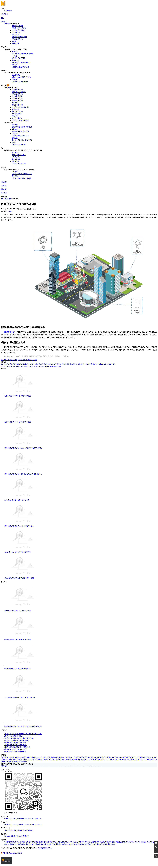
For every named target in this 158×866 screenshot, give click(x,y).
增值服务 (27, 824)
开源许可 (26, 836)
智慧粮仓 (24, 762)
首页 (2, 18)
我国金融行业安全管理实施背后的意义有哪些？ (100, 364)
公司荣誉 (20, 818)
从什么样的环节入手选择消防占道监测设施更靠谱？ (17, 364)
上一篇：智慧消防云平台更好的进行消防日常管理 (17, 366)
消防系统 (19, 759)
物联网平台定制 (46, 757)
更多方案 (7, 87)
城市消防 (143, 759)
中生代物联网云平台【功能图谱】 (15, 745)
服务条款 (20, 836)
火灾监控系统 (31, 759)
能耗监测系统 (73, 842)
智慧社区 (26, 830)
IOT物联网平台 (12, 844)
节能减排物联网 (20, 842)
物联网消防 (117, 757)
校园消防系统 (16, 762)
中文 (5, 10)
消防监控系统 (148, 757)
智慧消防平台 (129, 842)
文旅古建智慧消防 (106, 842)
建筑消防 (105, 759)
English (9, 10)
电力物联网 (7, 762)
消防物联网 (10, 757)
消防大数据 (136, 759)
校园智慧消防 (139, 757)
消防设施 (129, 759)
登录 (2, 196)
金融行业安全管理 (88, 759)
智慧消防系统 (11, 759)
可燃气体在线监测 (140, 842)
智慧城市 (28, 360)
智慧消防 (14, 360)
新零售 (31, 830)
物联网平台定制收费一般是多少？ (15, 751)
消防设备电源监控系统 (89, 757)
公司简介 (7, 818)
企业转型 (33, 824)
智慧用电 (110, 757)
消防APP (28, 844)
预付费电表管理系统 (32, 842)
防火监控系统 (76, 844)
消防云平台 (150, 759)
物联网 (24, 759)
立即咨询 (4, 766)
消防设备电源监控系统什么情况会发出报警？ (19, 738)
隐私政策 (13, 836)
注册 (5, 196)
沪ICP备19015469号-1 (45, 848)
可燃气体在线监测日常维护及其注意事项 (48, 364)
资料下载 (4, 189)
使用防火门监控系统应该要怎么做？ (73, 364)
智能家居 (13, 830)
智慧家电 (20, 830)
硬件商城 (4, 21)
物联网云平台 (43, 842)
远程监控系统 (52, 842)
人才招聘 (32, 818)
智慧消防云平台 (6, 360)
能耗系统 (17, 757)
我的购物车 (4, 14)
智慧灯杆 (45, 759)
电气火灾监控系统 (65, 757)
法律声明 (7, 836)
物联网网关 (55, 757)
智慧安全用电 (25, 757)
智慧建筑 (34, 360)
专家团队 (26, 818)
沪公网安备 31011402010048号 (12, 853)
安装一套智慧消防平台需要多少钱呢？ (17, 740)
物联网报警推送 (9, 842)
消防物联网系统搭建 (118, 842)
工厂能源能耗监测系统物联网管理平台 (17, 747)
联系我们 (38, 818)
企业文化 (13, 818)
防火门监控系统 (76, 757)
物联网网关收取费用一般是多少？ (15, 742)
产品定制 (39, 824)
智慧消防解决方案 (76, 759)
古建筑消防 (98, 759)
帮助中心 (4, 185)
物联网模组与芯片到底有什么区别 (15, 749)
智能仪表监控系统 (63, 842)
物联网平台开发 (102, 757)
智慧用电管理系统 (84, 842)
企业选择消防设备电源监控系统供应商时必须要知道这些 (23, 734)
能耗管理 (61, 759)
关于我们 (4, 193)
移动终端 (21, 824)
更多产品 (7, 23)
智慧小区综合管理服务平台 (13, 736)
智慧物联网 (21, 360)
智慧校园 (67, 759)
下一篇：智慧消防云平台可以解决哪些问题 (47, 366)
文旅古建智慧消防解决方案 (117, 759)
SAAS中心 (14, 824)
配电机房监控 (53, 759)
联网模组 (7, 824)
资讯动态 (4, 182)
